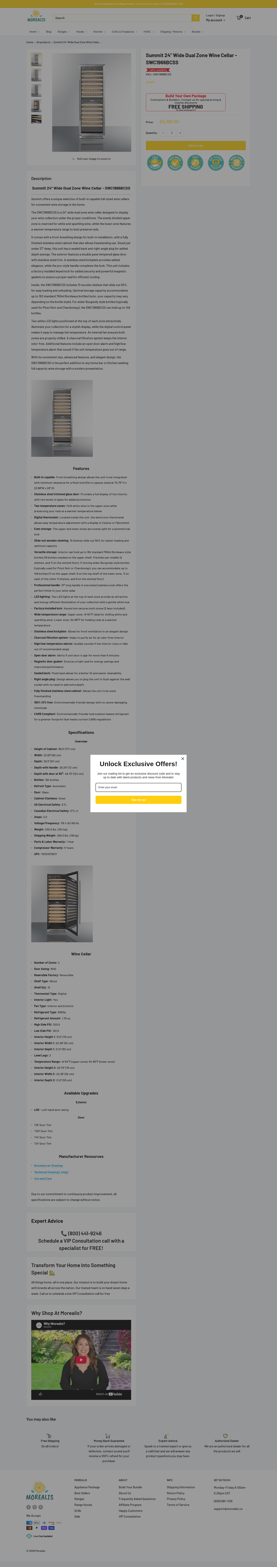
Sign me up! (138, 799)
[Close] (183, 758)
